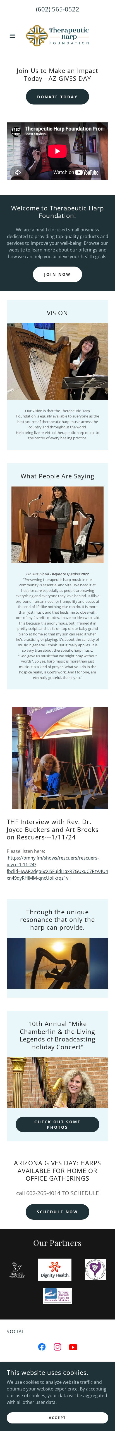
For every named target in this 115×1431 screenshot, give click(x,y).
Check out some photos (57, 1124)
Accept (57, 1417)
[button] (14, 35)
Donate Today (57, 96)
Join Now (57, 274)
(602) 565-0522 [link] (57, 9)
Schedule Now (57, 1211)
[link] (57, 35)
